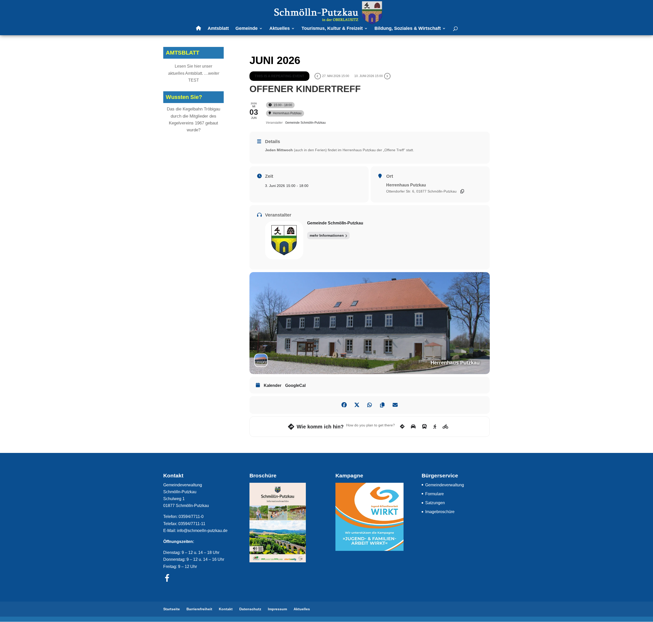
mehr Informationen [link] (327, 235)
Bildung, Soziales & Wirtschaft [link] (407, 29)
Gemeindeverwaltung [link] (444, 485)
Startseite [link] (171, 609)
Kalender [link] (272, 385)
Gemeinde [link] (246, 29)
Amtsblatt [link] (218, 29)
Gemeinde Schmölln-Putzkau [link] (335, 223)
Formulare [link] (434, 494)
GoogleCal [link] (295, 385)
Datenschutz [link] (250, 609)
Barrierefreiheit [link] (199, 609)
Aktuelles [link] (279, 29)
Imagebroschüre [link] (440, 512)
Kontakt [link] (226, 609)
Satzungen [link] (435, 503)
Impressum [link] (277, 609)
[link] (327, 12)
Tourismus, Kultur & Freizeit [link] (332, 29)
